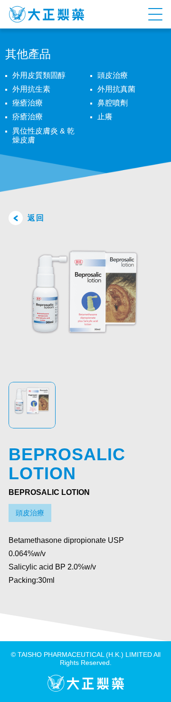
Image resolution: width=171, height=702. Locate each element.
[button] (155, 14)
